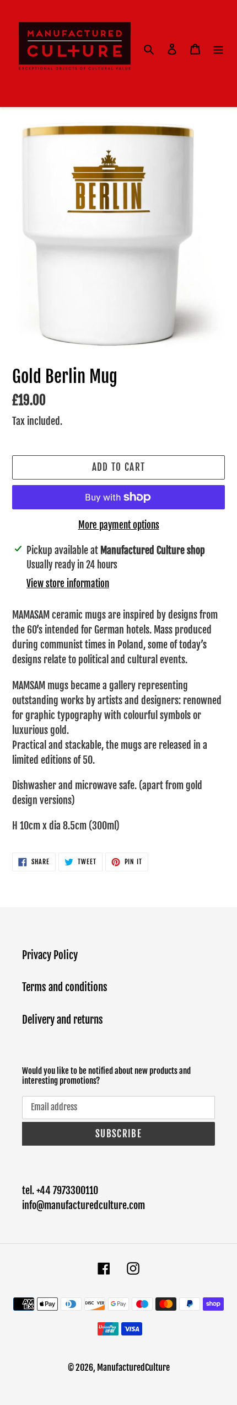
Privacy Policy (50, 955)
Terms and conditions (64, 987)
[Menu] (218, 49)
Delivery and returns (62, 1019)
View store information (67, 583)
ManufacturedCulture (133, 1367)
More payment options (118, 525)
